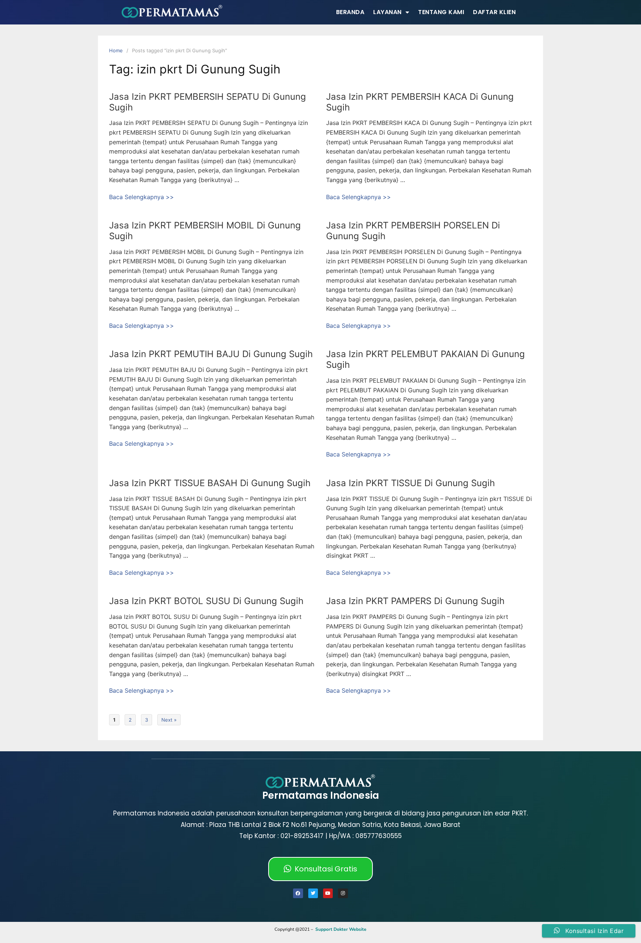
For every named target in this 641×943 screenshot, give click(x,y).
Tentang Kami (441, 12)
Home (116, 50)
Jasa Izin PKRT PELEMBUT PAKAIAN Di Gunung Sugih (425, 359)
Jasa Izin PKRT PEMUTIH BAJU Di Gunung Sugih (211, 354)
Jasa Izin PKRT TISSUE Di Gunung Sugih (410, 483)
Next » (169, 720)
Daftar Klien (494, 12)
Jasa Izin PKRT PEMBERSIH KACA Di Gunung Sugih (420, 102)
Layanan (387, 12)
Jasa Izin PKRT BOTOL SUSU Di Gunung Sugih (206, 601)
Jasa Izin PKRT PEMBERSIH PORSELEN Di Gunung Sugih (413, 230)
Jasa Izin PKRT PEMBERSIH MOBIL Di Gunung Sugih (205, 230)
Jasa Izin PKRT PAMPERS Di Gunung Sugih (415, 601)
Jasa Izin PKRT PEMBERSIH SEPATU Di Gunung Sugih (207, 102)
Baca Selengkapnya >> (141, 197)
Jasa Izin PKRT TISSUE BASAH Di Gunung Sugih (209, 483)
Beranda (350, 12)
